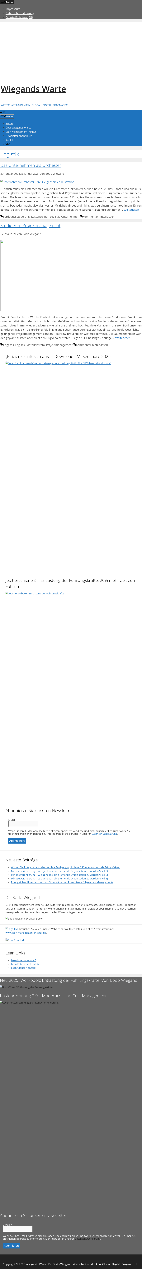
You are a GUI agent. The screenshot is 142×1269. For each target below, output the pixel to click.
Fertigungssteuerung (16, 216)
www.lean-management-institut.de (26, 932)
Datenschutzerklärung (20, 13)
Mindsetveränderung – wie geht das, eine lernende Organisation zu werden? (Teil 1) (59, 878)
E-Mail (13, 819)
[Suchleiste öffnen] (2, 112)
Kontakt (10, 140)
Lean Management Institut (21, 131)
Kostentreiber (40, 216)
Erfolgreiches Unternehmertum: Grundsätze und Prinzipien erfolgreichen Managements (62, 882)
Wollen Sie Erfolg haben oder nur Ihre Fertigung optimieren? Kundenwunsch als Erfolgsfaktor (65, 867)
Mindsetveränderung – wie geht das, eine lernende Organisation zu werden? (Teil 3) (59, 871)
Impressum (13, 9)
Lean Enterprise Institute (25, 964)
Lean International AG (23, 960)
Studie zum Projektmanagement (30, 225)
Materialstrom (35, 345)
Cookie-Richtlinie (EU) (19, 17)
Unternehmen (70, 216)
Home (9, 123)
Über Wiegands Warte (18, 127)
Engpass (8, 345)
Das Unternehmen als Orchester (30, 165)
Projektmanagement (59, 345)
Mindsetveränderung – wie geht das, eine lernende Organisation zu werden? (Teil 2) (59, 874)
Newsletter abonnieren (19, 136)
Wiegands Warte (33, 88)
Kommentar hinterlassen (99, 216)
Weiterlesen (131, 210)
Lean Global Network (23, 967)
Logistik (55, 216)
